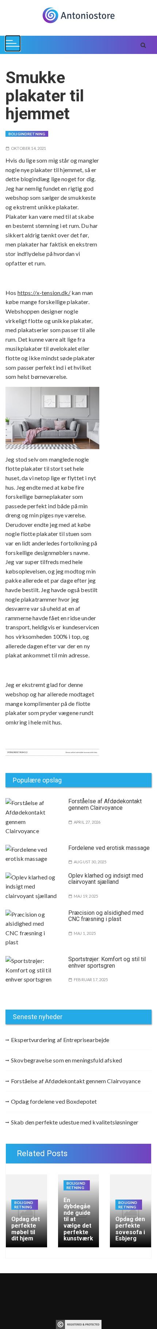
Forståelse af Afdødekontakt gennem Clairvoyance (105, 804)
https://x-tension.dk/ (44, 292)
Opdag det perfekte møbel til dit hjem (25, 1229)
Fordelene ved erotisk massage (109, 847)
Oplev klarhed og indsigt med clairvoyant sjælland (105, 879)
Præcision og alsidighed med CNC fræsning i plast (105, 916)
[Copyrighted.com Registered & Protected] (79, 1323)
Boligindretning (26, 134)
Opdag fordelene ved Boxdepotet (54, 1101)
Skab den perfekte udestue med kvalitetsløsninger (74, 1122)
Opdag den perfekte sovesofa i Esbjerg (130, 1229)
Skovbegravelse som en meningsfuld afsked (66, 1060)
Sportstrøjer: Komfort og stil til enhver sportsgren (107, 962)
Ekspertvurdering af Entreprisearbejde (60, 1039)
